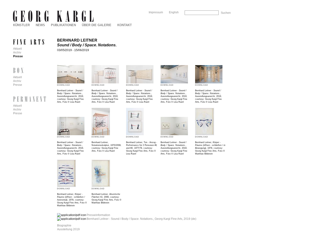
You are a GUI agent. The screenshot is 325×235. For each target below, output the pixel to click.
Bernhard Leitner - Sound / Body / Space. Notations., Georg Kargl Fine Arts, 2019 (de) (141, 219)
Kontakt (124, 25)
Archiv (17, 52)
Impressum (156, 12)
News (40, 25)
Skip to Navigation (221, 1)
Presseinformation (98, 215)
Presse (18, 56)
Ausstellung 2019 (68, 229)
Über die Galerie (96, 25)
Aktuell (17, 48)
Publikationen (63, 25)
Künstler (21, 25)
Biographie (64, 225)
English (174, 12)
